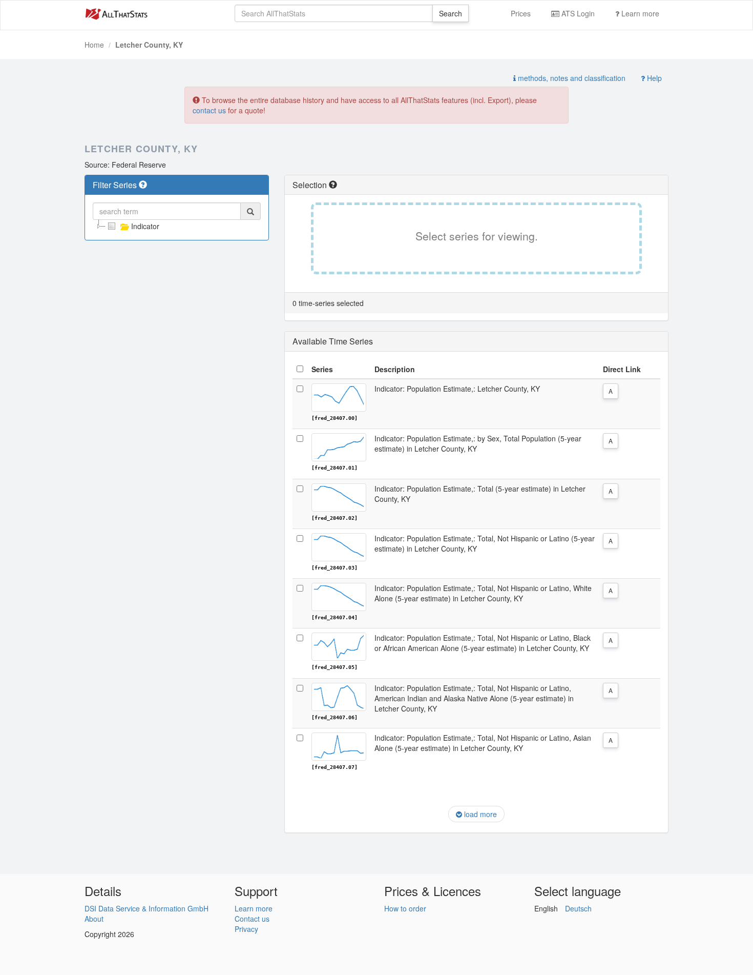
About (94, 918)
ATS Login (577, 13)
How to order (405, 908)
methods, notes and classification (570, 78)
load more (479, 814)
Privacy (246, 929)
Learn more (639, 13)
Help (653, 78)
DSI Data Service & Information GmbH (146, 908)
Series (322, 369)
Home (94, 44)
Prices (521, 13)
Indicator (145, 226)
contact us (209, 110)
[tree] (177, 226)
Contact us (252, 918)
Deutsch (578, 908)
